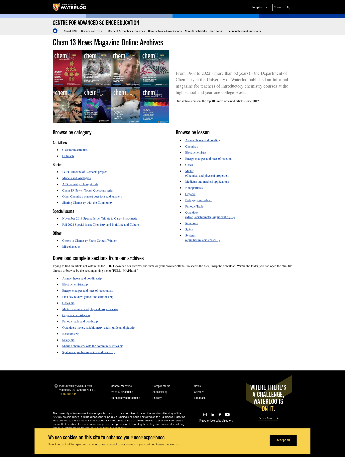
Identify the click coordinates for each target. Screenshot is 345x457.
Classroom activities (74, 150)
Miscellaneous (71, 246)
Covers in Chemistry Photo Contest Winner (89, 240)
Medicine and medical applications (207, 181)
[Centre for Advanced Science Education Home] (55, 30)
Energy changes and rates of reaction (208, 158)
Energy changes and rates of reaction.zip (87, 290)
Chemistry (191, 146)
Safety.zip (68, 340)
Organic (190, 194)
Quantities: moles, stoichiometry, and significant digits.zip (98, 327)
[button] (259, 7)
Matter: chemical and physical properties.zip (90, 309)
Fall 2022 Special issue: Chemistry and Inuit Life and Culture (100, 224)
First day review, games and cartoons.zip (87, 296)
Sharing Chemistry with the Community (87, 202)
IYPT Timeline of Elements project (84, 172)
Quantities (191, 212)
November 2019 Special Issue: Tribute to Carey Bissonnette (99, 218)
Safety (189, 229)
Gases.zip (68, 303)
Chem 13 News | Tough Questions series (88, 190)
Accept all (283, 440)
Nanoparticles (194, 188)
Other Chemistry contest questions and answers (92, 196)
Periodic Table (194, 206)
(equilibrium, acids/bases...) (202, 240)
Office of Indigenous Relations (107, 427)
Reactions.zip (70, 333)
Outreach (68, 156)
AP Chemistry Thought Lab (80, 184)
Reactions (191, 223)
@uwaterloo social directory (216, 420)
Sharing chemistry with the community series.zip (92, 346)
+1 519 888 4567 (68, 393)
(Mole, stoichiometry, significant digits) (210, 217)
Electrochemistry (195, 152)
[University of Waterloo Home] (70, 7)
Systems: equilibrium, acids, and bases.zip (88, 352)
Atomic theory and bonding (202, 140)
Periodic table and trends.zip (80, 321)
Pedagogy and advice (198, 200)
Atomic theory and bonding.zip (82, 278)
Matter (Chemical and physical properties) (207, 173)
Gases (189, 165)
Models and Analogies (76, 178)
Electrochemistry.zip (75, 284)
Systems (191, 235)
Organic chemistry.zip (76, 315)
